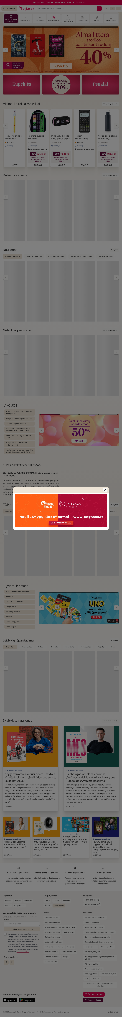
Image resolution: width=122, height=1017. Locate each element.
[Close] (105, 490)
